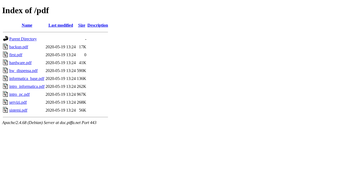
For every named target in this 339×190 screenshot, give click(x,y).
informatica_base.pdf (26, 78)
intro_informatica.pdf (26, 86)
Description (97, 25)
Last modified (60, 25)
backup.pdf (18, 47)
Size (81, 25)
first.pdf (15, 55)
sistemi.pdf (18, 110)
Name (27, 25)
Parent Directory (23, 39)
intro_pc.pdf (19, 94)
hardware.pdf (20, 62)
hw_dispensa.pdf (23, 70)
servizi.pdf (18, 102)
